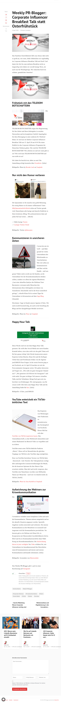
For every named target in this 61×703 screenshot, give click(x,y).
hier (28, 387)
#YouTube (36, 596)
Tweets (25, 222)
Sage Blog (40, 296)
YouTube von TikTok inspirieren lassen (24, 436)
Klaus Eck (6, 645)
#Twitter (30, 596)
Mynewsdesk (34, 558)
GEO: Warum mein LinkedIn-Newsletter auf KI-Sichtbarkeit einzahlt (10, 634)
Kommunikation (17, 588)
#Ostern (41, 593)
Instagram (26, 569)
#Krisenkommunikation (31, 593)
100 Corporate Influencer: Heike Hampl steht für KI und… (49, 634)
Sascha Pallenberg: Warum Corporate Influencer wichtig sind (19, 605)
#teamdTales (24, 573)
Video (33, 544)
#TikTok (24, 596)
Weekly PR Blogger (27, 588)
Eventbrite (38, 163)
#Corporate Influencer (18, 593)
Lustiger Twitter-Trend (21, 225)
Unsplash (39, 167)
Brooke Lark (30, 167)
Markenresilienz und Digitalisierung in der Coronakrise (42, 605)
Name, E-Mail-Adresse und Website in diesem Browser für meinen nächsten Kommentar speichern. (28, 684)
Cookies (10, 700)
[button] (3, 699)
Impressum (16, 700)
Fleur (27, 314)
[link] (28, 230)
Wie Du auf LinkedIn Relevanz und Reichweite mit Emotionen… (30, 634)
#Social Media (16, 596)
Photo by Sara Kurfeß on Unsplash (31, 481)
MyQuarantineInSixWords (21, 208)
